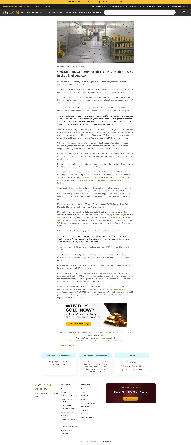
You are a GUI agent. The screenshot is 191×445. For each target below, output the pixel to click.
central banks (65, 346)
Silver (117, 6)
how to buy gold (98, 338)
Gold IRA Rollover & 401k (89, 403)
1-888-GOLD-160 (12, 6)
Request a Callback (33, 6)
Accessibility (64, 434)
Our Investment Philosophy (69, 396)
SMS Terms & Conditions (69, 419)
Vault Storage (85, 410)
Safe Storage (85, 407)
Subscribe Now (131, 399)
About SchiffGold (66, 430)
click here (108, 332)
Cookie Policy (65, 416)
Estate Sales (85, 414)
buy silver (110, 338)
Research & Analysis (87, 417)
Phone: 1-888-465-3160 (133, 370)
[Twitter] (41, 389)
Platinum (135, 6)
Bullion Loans (85, 399)
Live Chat (133, 362)
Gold (99, 6)
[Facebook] (36, 389)
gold (72, 346)
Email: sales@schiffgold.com (133, 366)
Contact (63, 423)
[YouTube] (45, 389)
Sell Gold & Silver (86, 396)
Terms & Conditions (67, 412)
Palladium (156, 6)
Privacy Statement (66, 405)
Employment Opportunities (69, 426)
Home (63, 389)
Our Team (64, 392)
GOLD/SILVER (178, 6)
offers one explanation (108, 231)
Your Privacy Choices (67, 409)
